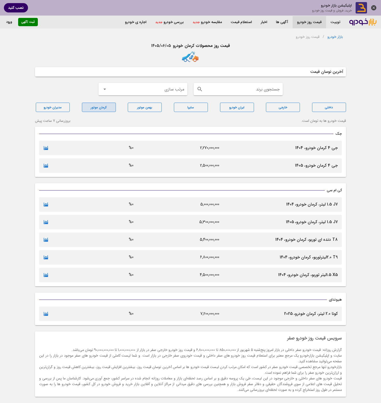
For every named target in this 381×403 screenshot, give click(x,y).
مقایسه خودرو (211, 22)
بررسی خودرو (174, 22)
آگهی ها (282, 22)
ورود (9, 22)
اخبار (264, 22)
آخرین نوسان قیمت (326, 71)
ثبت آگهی (28, 21)
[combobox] (238, 89)
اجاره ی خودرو (135, 22)
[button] (143, 89)
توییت (335, 22)
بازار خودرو (335, 37)
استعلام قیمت (241, 22)
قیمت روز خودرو (309, 22)
